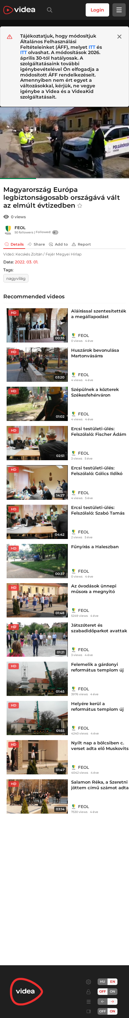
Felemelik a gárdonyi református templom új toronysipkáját (97, 670)
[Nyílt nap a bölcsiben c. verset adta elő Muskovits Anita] (37, 757)
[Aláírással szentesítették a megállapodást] (37, 325)
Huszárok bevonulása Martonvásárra (95, 352)
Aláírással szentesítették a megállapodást (98, 313)
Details (17, 244)
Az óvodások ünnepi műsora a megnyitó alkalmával (93, 591)
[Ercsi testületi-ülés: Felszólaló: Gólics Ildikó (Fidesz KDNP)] (37, 482)
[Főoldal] (19, 10)
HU (102, 981)
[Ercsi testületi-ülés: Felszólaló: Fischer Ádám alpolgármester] (37, 443)
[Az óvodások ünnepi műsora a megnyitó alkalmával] (37, 600)
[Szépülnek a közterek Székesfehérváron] (37, 404)
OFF (102, 1011)
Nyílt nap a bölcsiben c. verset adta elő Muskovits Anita (100, 748)
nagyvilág (15, 278)
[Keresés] (48, 9)
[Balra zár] (103, 1001)
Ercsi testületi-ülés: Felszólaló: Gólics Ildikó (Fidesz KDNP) (96, 473)
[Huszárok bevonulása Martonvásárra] (37, 364)
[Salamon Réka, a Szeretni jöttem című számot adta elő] (37, 796)
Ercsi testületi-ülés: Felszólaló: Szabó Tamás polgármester (98, 513)
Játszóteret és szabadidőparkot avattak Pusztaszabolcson (99, 630)
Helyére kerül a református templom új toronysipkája (97, 709)
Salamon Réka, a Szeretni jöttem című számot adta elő (100, 787)
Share (39, 244)
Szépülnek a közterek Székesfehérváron (95, 392)
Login (97, 10)
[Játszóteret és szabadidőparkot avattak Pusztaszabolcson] (37, 639)
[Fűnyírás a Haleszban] (37, 561)
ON (112, 991)
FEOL (20, 227)
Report (84, 244)
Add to (61, 244)
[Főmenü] (119, 9)
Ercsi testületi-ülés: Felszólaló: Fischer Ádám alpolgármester (98, 434)
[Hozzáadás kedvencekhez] (79, 205)
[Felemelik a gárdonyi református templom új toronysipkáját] (37, 679)
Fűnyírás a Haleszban (95, 546)
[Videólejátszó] (64, 143)
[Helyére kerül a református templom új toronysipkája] (37, 718)
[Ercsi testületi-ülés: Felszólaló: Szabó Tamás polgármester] (37, 522)
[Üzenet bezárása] (119, 36)
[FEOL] (8, 230)
